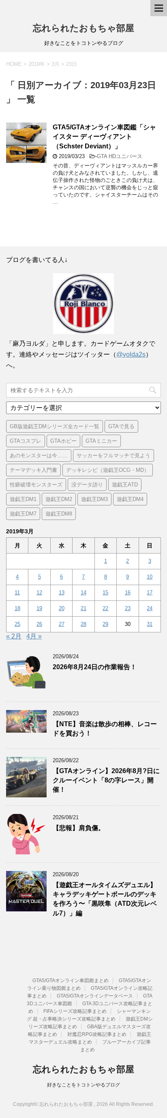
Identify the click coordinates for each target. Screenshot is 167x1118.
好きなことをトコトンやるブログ (83, 1085)
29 (105, 624)
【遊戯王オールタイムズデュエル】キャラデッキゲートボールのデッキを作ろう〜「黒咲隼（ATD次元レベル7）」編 (105, 899)
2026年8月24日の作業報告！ (95, 667)
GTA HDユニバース (119, 156)
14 (83, 593)
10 (149, 577)
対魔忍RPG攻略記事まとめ (96, 1034)
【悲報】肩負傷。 (79, 827)
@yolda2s (131, 354)
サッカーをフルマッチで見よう (113, 455)
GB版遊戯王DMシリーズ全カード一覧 (54, 426)
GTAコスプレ (25, 441)
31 (149, 624)
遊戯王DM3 (94, 499)
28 (83, 624)
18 (17, 608)
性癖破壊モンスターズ (36, 485)
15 (105, 593)
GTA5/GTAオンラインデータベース (95, 996)
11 (17, 593)
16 (128, 593)
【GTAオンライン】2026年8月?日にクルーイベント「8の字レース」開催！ (106, 780)
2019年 (36, 64)
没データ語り (87, 485)
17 (149, 593)
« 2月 (13, 636)
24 (149, 608)
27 (61, 624)
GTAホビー (63, 441)
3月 (55, 64)
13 (61, 593)
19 (39, 608)
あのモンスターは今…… (39, 455)
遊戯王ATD (125, 485)
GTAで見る (121, 426)
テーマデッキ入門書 (33, 470)
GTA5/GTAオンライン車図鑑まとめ (70, 980)
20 (61, 608)
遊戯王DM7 (23, 514)
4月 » (34, 636)
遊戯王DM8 (58, 514)
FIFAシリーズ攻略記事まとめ (75, 1011)
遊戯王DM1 (23, 499)
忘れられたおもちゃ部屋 (83, 28)
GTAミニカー (101, 441)
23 (128, 608)
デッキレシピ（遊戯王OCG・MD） (107, 470)
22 (105, 608)
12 (39, 593)
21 (83, 608)
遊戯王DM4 (130, 499)
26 (39, 624)
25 (17, 624)
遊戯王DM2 (58, 499)
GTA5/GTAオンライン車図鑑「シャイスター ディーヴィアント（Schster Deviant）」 (104, 137)
